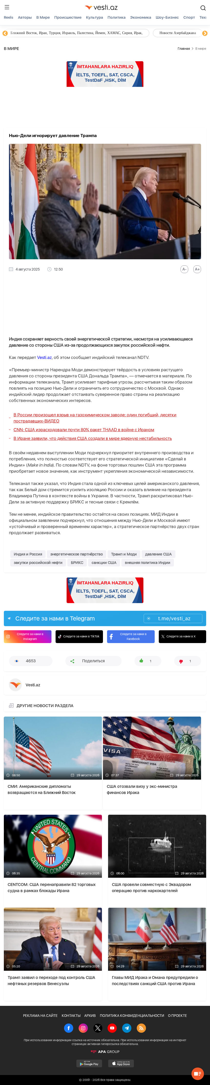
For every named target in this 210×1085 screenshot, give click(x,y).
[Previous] (5, 33)
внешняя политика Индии (147, 562)
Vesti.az (44, 357)
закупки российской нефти (38, 562)
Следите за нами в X (181, 636)
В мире (43, 17)
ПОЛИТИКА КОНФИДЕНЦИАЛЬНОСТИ (132, 1016)
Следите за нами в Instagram (30, 636)
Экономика (140, 17)
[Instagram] (83, 1029)
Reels (8, 17)
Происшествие (67, 17)
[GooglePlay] (89, 1063)
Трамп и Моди (124, 554)
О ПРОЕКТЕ (177, 1016)
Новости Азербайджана (28, 33)
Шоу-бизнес (167, 17)
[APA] (105, 1051)
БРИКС (77, 562)
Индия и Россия (28, 554)
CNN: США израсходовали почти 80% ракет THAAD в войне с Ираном (84, 429)
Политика (116, 17)
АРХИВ (90, 1016)
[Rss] (141, 1029)
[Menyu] (7, 7)
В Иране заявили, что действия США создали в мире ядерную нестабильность (93, 438)
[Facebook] (68, 1029)
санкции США (104, 562)
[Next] (205, 33)
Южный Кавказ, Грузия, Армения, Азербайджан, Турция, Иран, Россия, (120, 33)
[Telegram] (126, 1029)
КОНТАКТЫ (71, 1016)
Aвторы (25, 17)
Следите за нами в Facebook (133, 636)
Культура (94, 17)
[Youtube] (112, 1029)
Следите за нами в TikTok (81, 636)
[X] (97, 1029)
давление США (158, 554)
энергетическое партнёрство (76, 554)
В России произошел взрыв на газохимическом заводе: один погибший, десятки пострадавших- (95, 417)
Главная (184, 48)
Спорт (189, 17)
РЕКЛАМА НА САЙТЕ (40, 1016)
